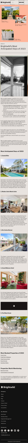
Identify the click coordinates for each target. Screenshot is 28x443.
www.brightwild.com (6, 379)
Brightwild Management (6, 418)
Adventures (3, 423)
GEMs (2, 396)
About (2, 394)
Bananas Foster (4, 370)
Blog (2, 398)
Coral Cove (3, 355)
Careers (2, 400)
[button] (12, 2)
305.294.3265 (4, 432)
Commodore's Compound (7, 372)
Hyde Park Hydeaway (6, 357)
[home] (5, 2)
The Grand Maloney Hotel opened (11, 105)
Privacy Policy (4, 405)
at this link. (10, 113)
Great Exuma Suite (5, 359)
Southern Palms (4, 362)
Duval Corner (4, 360)
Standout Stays (4, 416)
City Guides (3, 421)
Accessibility (3, 407)
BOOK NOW (21, 2)
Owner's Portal (4, 403)
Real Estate (3, 414)
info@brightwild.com (5, 435)
